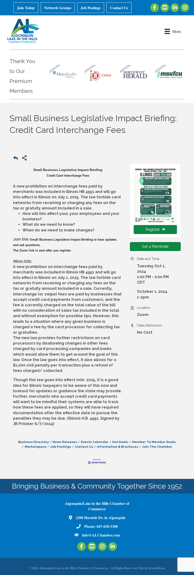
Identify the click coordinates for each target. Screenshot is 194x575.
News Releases (65, 442)
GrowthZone (156, 568)
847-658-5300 (107, 526)
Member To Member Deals (154, 442)
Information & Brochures (117, 446)
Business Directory (33, 442)
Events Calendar (94, 442)
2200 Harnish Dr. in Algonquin (100, 517)
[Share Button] (24, 157)
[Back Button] (15, 159)
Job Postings (91, 7)
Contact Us (119, 7)
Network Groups (57, 7)
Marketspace (35, 446)
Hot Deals (120, 442)
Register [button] (152, 229)
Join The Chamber (157, 446)
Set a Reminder (155, 246)
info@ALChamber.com (101, 535)
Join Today (26, 7)
